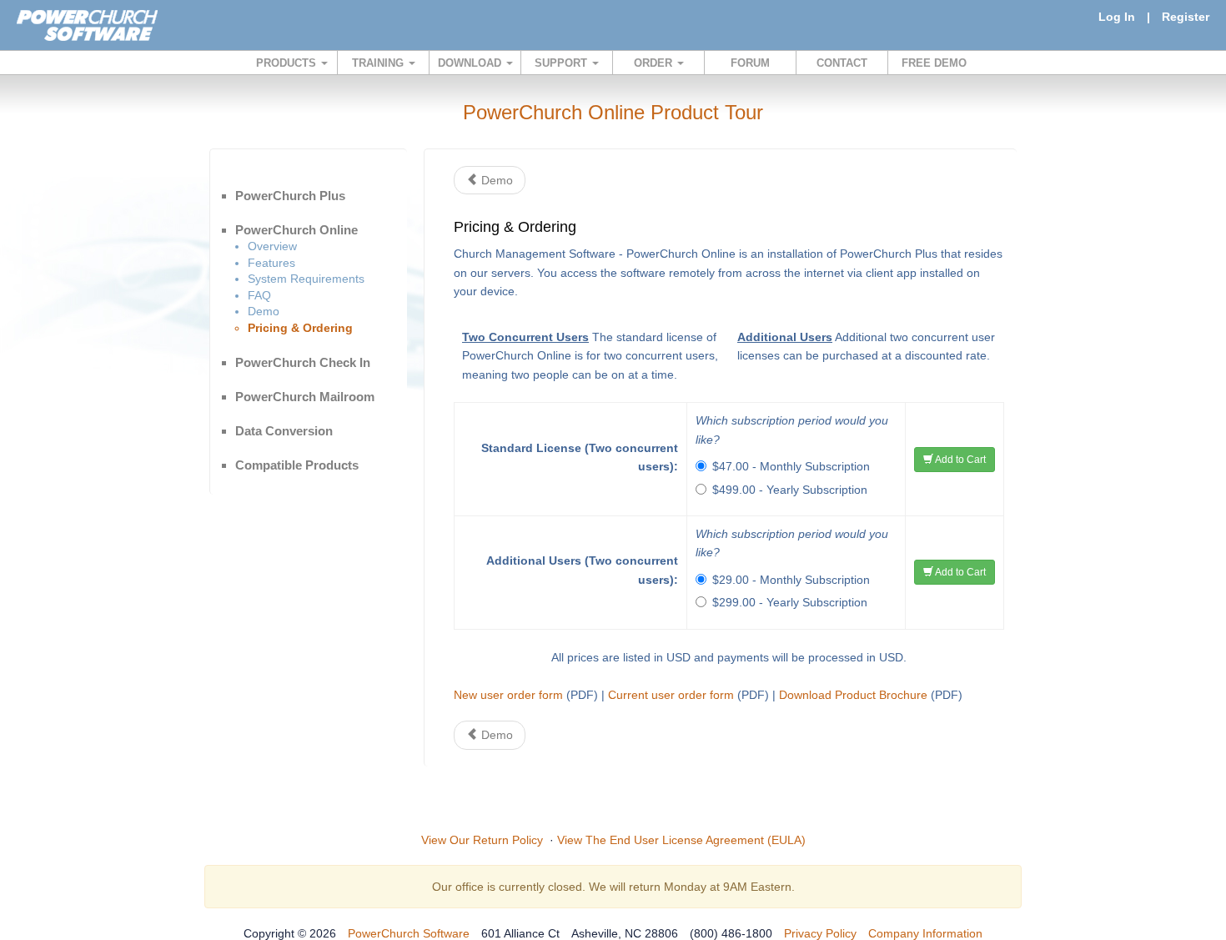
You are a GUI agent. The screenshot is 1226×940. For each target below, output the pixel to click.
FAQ (259, 295)
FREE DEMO (934, 63)
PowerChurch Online (296, 230)
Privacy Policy (820, 933)
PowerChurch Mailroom (304, 397)
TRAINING (379, 63)
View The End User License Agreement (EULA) (681, 840)
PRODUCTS (287, 63)
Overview (272, 246)
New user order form (508, 694)
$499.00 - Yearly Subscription (789, 489)
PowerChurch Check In (302, 362)
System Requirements (306, 278)
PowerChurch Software (409, 933)
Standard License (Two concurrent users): (579, 457)
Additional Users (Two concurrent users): (582, 570)
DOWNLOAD (471, 63)
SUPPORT (562, 63)
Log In (1116, 16)
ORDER (655, 63)
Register (1185, 16)
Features (271, 262)
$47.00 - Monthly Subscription (791, 466)
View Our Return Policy (482, 840)
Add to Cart (959, 459)
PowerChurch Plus (290, 196)
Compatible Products (297, 465)
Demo (263, 311)
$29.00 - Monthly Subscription (791, 579)
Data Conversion (284, 431)
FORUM (750, 63)
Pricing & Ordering (300, 327)
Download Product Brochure (853, 694)
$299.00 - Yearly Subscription (789, 602)
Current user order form (671, 694)
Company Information (925, 933)
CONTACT (841, 63)
